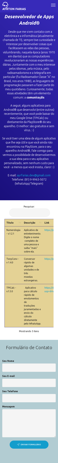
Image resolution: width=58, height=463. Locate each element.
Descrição (29, 222)
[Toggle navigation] (53, 5)
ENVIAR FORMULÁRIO (31, 445)
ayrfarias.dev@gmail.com (33, 175)
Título (10, 222)
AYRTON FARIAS (14, 8)
